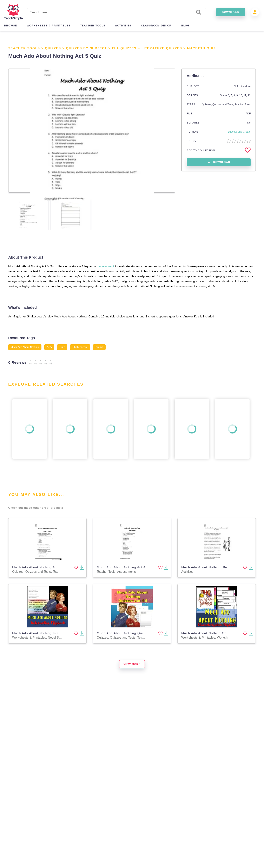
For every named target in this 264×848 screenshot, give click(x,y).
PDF (248, 113)
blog (185, 25)
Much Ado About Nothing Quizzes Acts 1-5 (131, 633)
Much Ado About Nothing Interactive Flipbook (48, 633)
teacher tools (92, 25)
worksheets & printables (49, 25)
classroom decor (156, 25)
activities (123, 25)
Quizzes (53, 48)
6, (229, 95)
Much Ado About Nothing (25, 347)
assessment (106, 266)
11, (246, 95)
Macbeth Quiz (201, 48)
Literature (245, 86)
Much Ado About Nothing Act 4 (121, 567)
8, (234, 95)
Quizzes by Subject (86, 48)
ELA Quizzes (124, 48)
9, (237, 95)
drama (99, 347)
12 (249, 95)
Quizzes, (207, 104)
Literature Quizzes (161, 48)
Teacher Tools (24, 48)
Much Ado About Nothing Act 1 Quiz (41, 567)
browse (10, 25)
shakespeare (80, 347)
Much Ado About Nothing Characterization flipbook (221, 633)
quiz (62, 347)
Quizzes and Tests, (223, 104)
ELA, (237, 86)
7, (232, 95)
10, (241, 95)
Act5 (49, 347)
